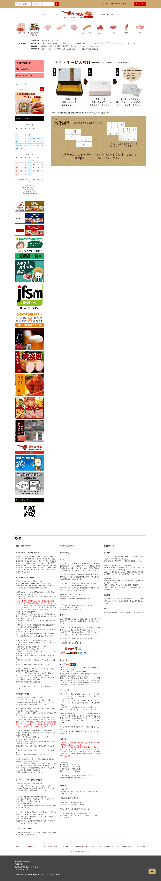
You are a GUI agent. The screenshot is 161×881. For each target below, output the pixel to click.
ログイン (128, 3)
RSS (137, 847)
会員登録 (117, 3)
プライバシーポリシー (105, 847)
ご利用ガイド (103, 14)
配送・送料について (50, 847)
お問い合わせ (115, 14)
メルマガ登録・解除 (125, 847)
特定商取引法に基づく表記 (84, 847)
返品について (66, 847)
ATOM (142, 847)
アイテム (141, 3)
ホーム (43, 14)
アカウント (104, 3)
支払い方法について (32, 847)
